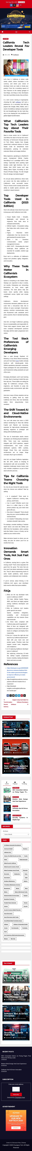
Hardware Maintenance (9, 881)
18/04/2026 (9, 1037)
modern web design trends (21, 892)
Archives (5, 831)
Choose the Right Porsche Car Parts (12, 856)
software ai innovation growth (20, 924)
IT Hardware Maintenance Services (12, 884)
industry (26, 881)
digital (5, 859)
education (25, 870)
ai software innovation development (12, 845)
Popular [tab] (15, 784)
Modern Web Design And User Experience (16, 995)
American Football (8, 848)
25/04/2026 (9, 1018)
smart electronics (8, 913)
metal (26, 888)
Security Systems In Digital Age (16, 1033)
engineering (17, 874)
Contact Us (9, 1142)
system (6, 928)
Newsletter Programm (9, 899)
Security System (17, 815)
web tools (13, 938)
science (6, 906)
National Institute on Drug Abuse (11, 895)
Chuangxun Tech (20, 1097)
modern (6, 892)
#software (16, 54)
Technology (16, 787)
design (26, 856)
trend (5, 931)
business (25, 848)
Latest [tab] (7, 783)
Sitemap (24, 1142)
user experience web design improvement (14, 935)
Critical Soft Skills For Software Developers (22, 701)
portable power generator (10, 902)
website (6, 938)
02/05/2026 (9, 999)
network (26, 895)
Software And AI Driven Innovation (16, 730)
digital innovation (24, 859)
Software (5, 38)
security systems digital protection (12, 910)
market (17, 888)
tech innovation (15, 928)
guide (26, 877)
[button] (29, 32)
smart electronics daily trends (11, 917)
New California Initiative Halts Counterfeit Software (16, 768)
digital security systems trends (11, 866)
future (26, 874)
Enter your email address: (16, 1091)
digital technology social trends (11, 870)
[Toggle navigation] (16, 32)
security (26, 906)
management (7, 888)
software (6, 924)
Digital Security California (10, 863)
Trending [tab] (24, 784)
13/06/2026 (9, 980)
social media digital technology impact (13, 920)
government (7, 877)
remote (26, 902)
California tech (7, 852)
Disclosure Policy (17, 1142)
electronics (6, 874)
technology (25, 928)
